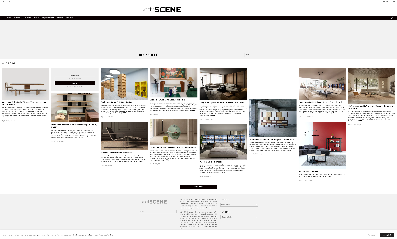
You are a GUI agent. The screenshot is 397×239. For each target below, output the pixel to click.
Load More (198, 187)
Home (3, 1)
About (8, 1)
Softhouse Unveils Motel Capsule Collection (167, 100)
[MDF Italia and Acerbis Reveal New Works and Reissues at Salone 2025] (371, 86)
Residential (60, 18)
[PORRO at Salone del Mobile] (223, 142)
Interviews (69, 18)
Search (174, 212)
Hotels (9, 18)
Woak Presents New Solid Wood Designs (117, 102)
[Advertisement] (225, 9)
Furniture (36, 18)
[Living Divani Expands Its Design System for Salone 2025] (223, 84)
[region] (198, 234)
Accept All (387, 235)
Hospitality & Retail (48, 18)
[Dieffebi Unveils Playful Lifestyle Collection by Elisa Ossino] (173, 132)
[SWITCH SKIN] (392, 17)
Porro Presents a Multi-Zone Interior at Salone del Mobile (321, 102)
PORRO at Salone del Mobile (211, 162)
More (5, 117)
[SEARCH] (394, 17)
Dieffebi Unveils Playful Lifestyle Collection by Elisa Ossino (173, 147)
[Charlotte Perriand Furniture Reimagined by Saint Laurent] (273, 118)
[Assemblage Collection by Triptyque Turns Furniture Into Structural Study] (25, 84)
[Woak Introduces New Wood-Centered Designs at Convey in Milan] (75, 107)
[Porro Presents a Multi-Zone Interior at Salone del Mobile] (322, 84)
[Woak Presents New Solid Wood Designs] (124, 84)
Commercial (18, 18)
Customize (372, 235)
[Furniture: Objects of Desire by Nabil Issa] (124, 136)
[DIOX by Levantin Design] (322, 145)
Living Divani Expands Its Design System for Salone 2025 (222, 103)
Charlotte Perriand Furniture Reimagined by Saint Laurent (272, 139)
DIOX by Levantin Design (308, 171)
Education (28, 18)
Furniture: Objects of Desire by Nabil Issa (116, 153)
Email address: (75, 75)
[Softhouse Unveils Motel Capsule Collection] (173, 82)
